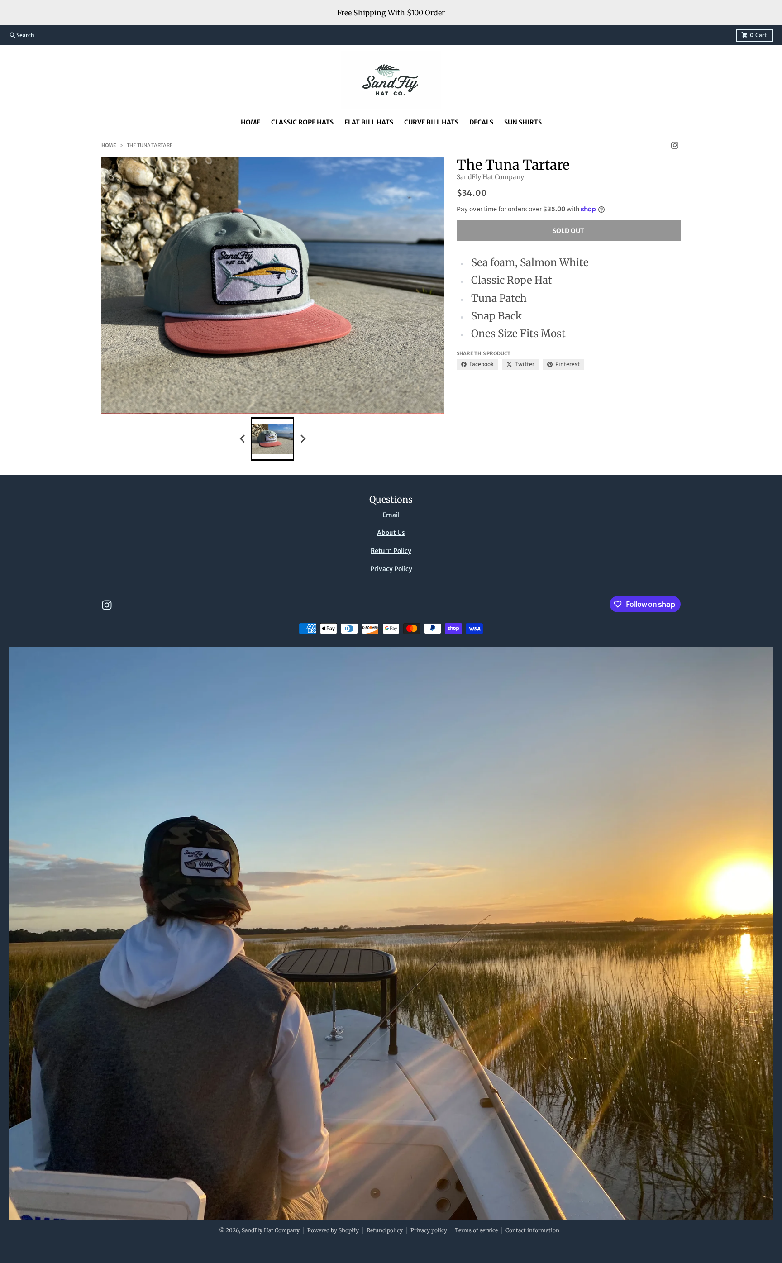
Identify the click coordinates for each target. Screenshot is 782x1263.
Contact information (532, 1230)
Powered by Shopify (333, 1230)
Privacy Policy (391, 569)
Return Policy (391, 551)
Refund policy (385, 1230)
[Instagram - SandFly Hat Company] (675, 145)
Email (391, 515)
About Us (391, 533)
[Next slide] (302, 439)
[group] (272, 439)
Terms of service (476, 1230)
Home (108, 145)
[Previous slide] (242, 439)
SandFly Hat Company (271, 1230)
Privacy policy (428, 1230)
